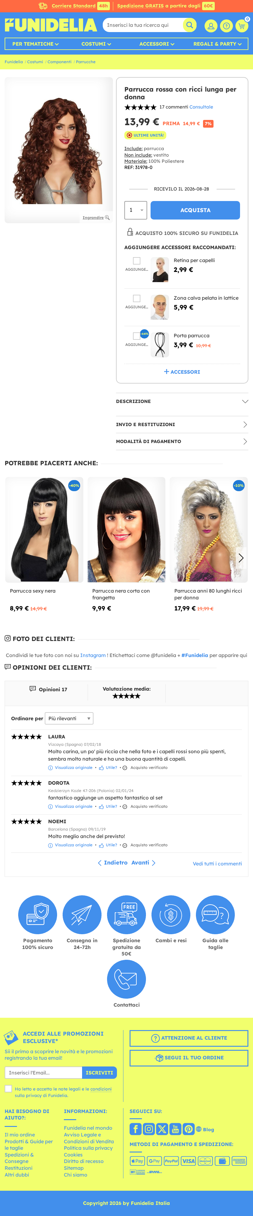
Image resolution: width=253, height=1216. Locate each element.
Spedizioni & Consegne (19, 1158)
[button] (241, 558)
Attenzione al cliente (193, 1038)
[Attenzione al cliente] (226, 25)
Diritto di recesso (84, 1161)
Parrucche (86, 61)
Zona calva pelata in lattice (206, 298)
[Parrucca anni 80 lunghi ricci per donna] (209, 530)
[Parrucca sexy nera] (44, 530)
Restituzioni (18, 1168)
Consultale (201, 107)
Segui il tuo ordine (193, 1057)
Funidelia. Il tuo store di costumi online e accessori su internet (51, 24)
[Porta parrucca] (160, 344)
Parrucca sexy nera (33, 591)
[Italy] (136, 1129)
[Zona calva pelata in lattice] (160, 307)
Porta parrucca (191, 335)
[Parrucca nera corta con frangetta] (127, 530)
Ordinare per (27, 718)
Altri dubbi (17, 1175)
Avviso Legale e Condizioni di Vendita (89, 1138)
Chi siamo (75, 1175)
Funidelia (14, 61)
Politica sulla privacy (88, 1148)
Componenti (60, 61)
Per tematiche (32, 43)
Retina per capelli (194, 260)
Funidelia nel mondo (88, 1128)
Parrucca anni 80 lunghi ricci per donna (208, 594)
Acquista (195, 210)
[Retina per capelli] (160, 269)
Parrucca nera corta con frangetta (121, 594)
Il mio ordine (20, 1135)
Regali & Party (214, 43)
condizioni (101, 1089)
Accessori (154, 43)
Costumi (93, 43)
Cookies (73, 1155)
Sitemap (74, 1168)
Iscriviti (99, 1073)
